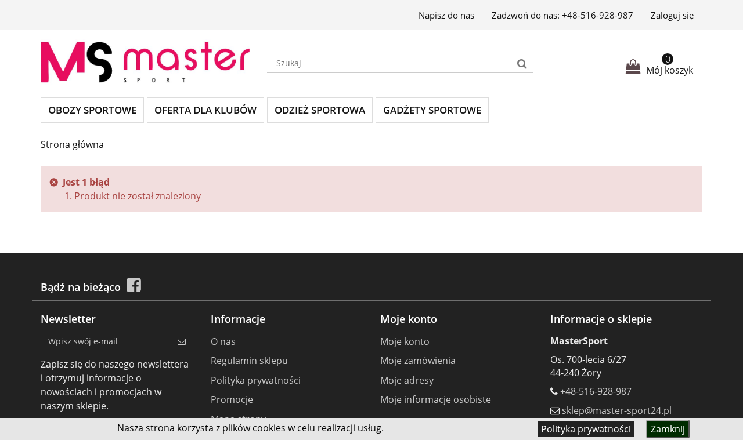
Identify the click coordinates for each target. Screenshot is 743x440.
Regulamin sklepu (249, 360)
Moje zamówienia (418, 360)
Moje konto (405, 341)
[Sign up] (182, 341)
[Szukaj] (522, 63)
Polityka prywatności (586, 429)
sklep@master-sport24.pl (617, 410)
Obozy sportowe (92, 110)
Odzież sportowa (320, 110)
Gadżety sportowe (432, 110)
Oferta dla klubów (205, 110)
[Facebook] (134, 287)
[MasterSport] (145, 62)
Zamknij (668, 429)
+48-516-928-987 (597, 15)
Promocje (232, 399)
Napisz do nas (446, 15)
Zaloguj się (672, 15)
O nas (223, 341)
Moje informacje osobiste (435, 399)
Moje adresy (407, 380)
